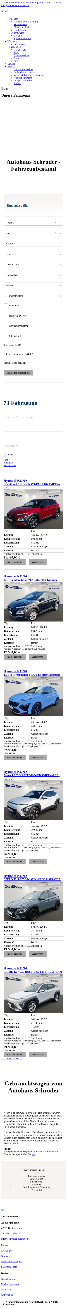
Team (16, 52)
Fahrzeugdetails (14, 562)
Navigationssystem (18, 325)
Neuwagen (12, 18)
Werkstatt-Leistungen (11, 1261)
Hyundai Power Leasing (26, 21)
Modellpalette (20, 24)
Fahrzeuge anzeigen (18, 372)
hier (33, 1154)
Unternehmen (14, 47)
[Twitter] (6, 8)
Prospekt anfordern (23, 80)
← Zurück (6, 1058)
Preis (6, 457)
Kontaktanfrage (9, 1279)
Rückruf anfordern (23, 77)
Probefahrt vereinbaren (25, 72)
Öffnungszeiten (21, 55)
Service (11, 63)
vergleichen (37, 562)
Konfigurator (20, 30)
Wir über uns (20, 49)
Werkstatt (12, 41)
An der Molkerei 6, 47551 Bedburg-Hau (23, 2)
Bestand (18, 35)
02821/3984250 (54, 2)
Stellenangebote (9, 1266)
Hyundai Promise (22, 38)
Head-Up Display (18, 315)
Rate (6, 459)
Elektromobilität (22, 27)
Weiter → (17, 1058)
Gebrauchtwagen (15, 33)
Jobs (16, 61)
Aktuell (17, 58)
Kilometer (8, 462)
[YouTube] (8, 8)
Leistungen (19, 44)
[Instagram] (4, 8)
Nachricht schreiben (23, 69)
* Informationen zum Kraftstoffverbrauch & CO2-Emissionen (31, 1303)
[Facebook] (2, 8)
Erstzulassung (10, 465)
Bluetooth (14, 305)
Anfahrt (17, 83)
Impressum (6, 1289)
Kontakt (11, 66)
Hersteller (8, 454)
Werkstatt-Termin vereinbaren (28, 75)
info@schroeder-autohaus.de (15, 1238)
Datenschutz (7, 1295)
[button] (22, 13)
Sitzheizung (15, 336)
